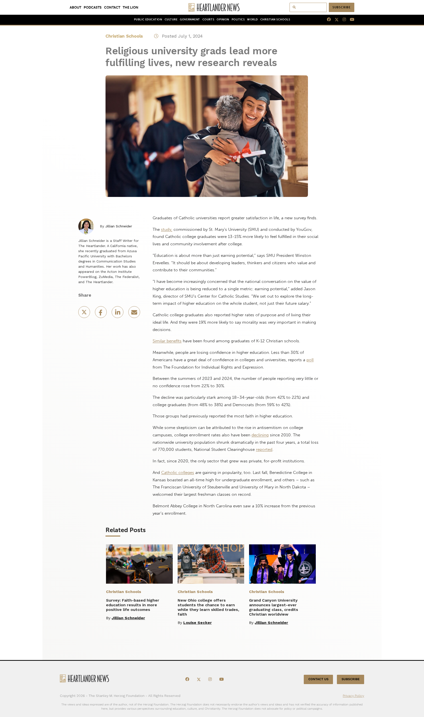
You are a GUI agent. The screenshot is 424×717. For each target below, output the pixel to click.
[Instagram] (342, 20)
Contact (112, 7)
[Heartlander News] (212, 7)
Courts (208, 19)
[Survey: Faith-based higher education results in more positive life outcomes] (139, 564)
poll (310, 359)
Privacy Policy (353, 696)
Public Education (148, 19)
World (252, 19)
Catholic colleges (177, 472)
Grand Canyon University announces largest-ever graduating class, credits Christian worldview (273, 607)
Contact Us (318, 679)
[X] (335, 20)
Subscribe (341, 7)
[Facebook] (327, 20)
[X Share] (84, 313)
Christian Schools (275, 19)
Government (190, 19)
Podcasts (93, 7)
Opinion (223, 19)
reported (264, 449)
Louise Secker (197, 622)
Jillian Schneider (118, 226)
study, (166, 229)
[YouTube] (350, 20)
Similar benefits (167, 340)
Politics (238, 19)
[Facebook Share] (101, 313)
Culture (171, 19)
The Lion (130, 7)
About (75, 7)
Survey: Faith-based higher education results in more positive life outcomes (132, 605)
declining (260, 434)
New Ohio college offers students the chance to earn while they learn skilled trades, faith (208, 607)
